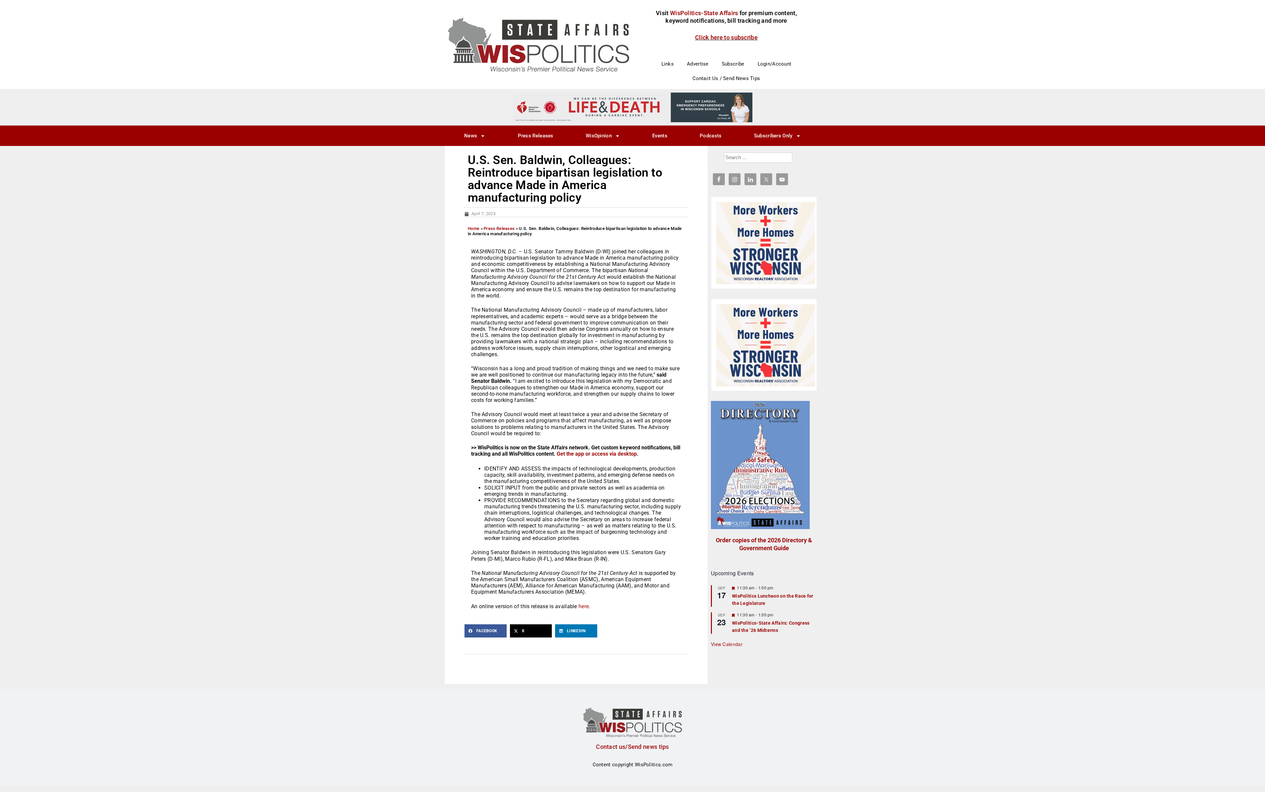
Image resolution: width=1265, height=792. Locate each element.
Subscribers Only (773, 136)
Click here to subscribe (726, 37)
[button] (485, 630)
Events (659, 136)
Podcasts (710, 136)
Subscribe (733, 64)
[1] (632, 107)
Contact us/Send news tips (632, 746)
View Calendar (727, 644)
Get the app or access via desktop (597, 454)
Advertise (698, 64)
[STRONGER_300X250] (765, 243)
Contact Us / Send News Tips (726, 78)
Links (667, 64)
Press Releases (535, 136)
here (583, 606)
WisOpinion (599, 136)
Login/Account (775, 64)
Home (473, 228)
